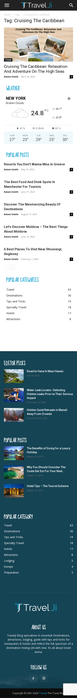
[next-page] (12, 267)
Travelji (43, 693)
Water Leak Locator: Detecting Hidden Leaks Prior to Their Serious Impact (50, 394)
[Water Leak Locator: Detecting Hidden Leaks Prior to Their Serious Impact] (14, 395)
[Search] (71, 5)
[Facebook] (33, 678)
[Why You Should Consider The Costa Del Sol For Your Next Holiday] (14, 472)
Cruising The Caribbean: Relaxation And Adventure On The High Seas (35, 69)
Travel (8, 59)
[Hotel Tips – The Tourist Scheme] (14, 491)
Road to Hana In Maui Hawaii (45, 371)
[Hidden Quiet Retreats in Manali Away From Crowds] (14, 415)
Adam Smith (11, 76)
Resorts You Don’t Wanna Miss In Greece (34, 164)
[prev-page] (6, 267)
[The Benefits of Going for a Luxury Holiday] (14, 453)
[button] (6, 5)
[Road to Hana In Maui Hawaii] (14, 376)
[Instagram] (44, 678)
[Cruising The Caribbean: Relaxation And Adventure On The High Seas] (38, 45)
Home (7, 14)
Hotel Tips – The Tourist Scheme (48, 486)
